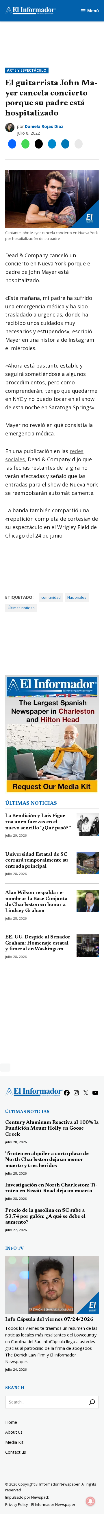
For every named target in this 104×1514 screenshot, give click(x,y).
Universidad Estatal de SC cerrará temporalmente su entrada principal (36, 860)
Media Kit (14, 1442)
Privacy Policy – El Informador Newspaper (40, 1504)
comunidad (51, 597)
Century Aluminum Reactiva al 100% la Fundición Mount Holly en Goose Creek (52, 1128)
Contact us (15, 1452)
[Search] (92, 1402)
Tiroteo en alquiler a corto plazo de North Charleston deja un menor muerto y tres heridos (47, 1159)
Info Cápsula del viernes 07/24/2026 (49, 1319)
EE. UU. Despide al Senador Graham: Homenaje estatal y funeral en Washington (37, 943)
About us (14, 1432)
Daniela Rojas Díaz (44, 126)
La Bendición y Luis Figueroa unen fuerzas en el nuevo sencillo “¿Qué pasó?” (38, 822)
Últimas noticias (21, 607)
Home (11, 1422)
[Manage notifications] (90, 1501)
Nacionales (76, 597)
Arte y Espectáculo (27, 70)
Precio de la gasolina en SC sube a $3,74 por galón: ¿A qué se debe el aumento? (45, 1216)
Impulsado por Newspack (27, 1497)
